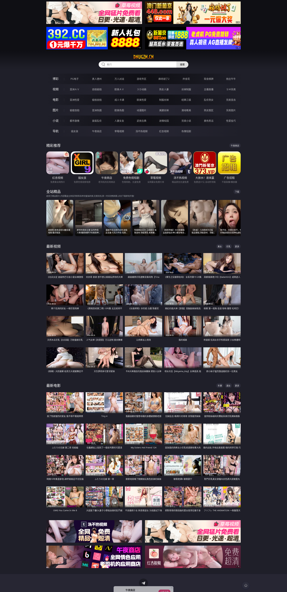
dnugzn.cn (143, 57)
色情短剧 (186, 131)
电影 (56, 100)
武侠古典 (141, 120)
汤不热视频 (142, 131)
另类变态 (231, 99)
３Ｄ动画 (141, 89)
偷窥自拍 (74, 110)
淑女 (228, 385)
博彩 (56, 79)
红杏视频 (164, 131)
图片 (56, 110)
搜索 (182, 64)
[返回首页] (245, 585)
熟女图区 (208, 110)
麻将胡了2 (163, 79)
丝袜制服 (186, 89)
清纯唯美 (186, 110)
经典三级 (186, 99)
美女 (220, 246)
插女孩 (74, 131)
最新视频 (53, 246)
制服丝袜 (164, 99)
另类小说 (186, 120)
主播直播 (208, 89)
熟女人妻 (164, 89)
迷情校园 (164, 120)
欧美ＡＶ (119, 89)
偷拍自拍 (97, 99)
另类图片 (231, 110)
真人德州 (97, 79)
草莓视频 (119, 131)
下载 (237, 191)
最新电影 (53, 385)
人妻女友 (119, 120)
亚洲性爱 (74, 99)
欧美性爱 (141, 99)
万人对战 (119, 79)
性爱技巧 (231, 120)
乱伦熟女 (208, 99)
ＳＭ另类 (231, 89)
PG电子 (75, 79)
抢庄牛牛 (231, 79)
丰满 (220, 385)
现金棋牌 (208, 79)
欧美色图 (119, 110)
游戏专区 (141, 79)
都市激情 (74, 120)
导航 (56, 131)
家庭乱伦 (97, 120)
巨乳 (228, 246)
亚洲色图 (97, 110)
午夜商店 (97, 131)
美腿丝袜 (164, 110)
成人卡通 (119, 99)
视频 (56, 89)
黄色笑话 (208, 120)
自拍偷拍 (97, 89)
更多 (237, 246)
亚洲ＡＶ (74, 89)
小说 (56, 121)
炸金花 (186, 79)
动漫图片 (141, 110)
